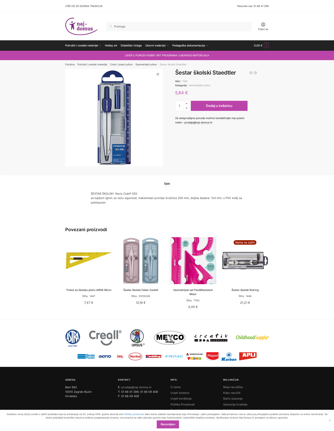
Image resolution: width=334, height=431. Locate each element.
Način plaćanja (232, 398)
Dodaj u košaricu (219, 106)
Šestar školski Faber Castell (140, 290)
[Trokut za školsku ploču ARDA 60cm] (88, 260)
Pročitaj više (245, 315)
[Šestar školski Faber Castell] (140, 260)
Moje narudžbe (233, 387)
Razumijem (168, 424)
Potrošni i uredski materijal (92, 64)
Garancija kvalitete (235, 404)
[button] (158, 74)
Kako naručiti (231, 393)
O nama (175, 387)
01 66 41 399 (261, 6)
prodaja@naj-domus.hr (198, 122)
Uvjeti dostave (179, 393)
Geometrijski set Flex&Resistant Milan (193, 292)
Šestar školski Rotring (245, 290)
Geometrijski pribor (146, 64)
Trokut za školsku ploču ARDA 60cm (88, 290)
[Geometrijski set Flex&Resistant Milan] (192, 260)
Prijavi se (263, 29)
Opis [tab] (167, 183)
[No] (329, 420)
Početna (70, 64)
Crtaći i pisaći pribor (121, 64)
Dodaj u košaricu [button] (88, 315)
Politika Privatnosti (182, 404)
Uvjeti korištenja (181, 398)
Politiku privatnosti (134, 414)
